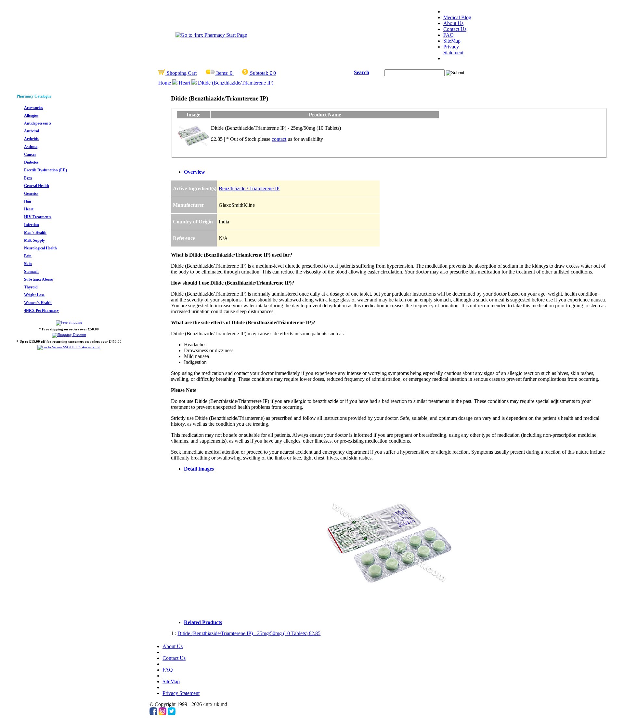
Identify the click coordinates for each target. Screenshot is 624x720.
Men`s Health (35, 232)
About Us (453, 23)
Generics (31, 193)
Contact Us (454, 29)
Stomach (31, 271)
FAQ (448, 35)
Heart (184, 83)
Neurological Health (40, 248)
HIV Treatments (37, 217)
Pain (28, 256)
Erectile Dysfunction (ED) (45, 170)
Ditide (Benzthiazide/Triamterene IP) (235, 83)
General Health (36, 185)
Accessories (33, 107)
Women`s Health (38, 302)
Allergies (31, 115)
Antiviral (31, 131)
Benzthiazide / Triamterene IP (249, 188)
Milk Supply (34, 240)
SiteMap (452, 41)
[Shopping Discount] (69, 335)
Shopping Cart (181, 73)
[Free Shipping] (69, 322)
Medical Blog (457, 17)
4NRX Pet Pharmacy (41, 310)
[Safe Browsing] (68, 347)
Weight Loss (34, 295)
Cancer (30, 154)
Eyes (28, 178)
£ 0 (272, 73)
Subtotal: (259, 73)
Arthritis (31, 139)
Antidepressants (37, 123)
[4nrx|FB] (153, 713)
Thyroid (31, 287)
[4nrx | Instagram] (162, 713)
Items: (222, 73)
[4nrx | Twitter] (172, 713)
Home (164, 83)
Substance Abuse (38, 279)
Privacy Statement (453, 49)
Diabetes (31, 162)
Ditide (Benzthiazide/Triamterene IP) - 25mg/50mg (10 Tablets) (248, 633)
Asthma (30, 146)
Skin (28, 263)
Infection (31, 224)
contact (279, 139)
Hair (28, 201)
